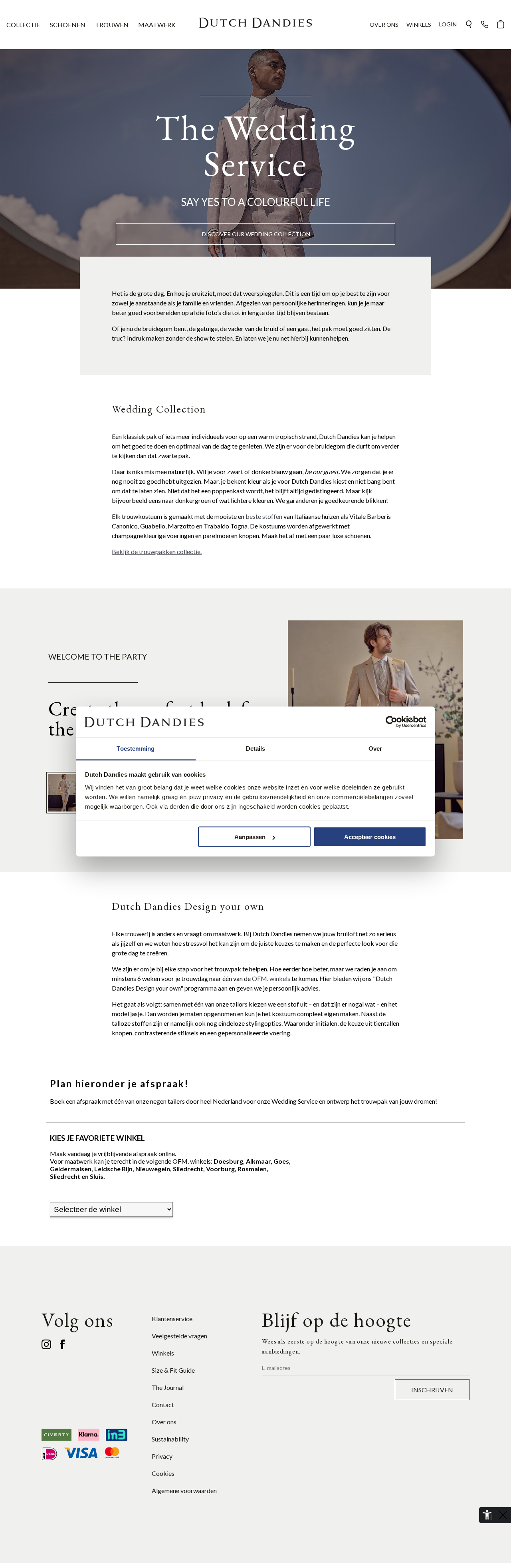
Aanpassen (249, 836)
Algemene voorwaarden (184, 1490)
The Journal (168, 1387)
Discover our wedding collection (256, 234)
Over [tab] (375, 748)
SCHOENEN (67, 24)
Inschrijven (432, 1390)
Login (448, 24)
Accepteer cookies (370, 836)
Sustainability (170, 1439)
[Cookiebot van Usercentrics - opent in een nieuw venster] (391, 722)
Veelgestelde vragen (179, 1336)
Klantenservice (172, 1318)
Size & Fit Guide (173, 1370)
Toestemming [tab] (135, 748)
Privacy (162, 1456)
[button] (469, 24)
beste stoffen (264, 516)
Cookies (163, 1473)
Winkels (163, 1353)
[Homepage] (255, 24)
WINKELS (418, 24)
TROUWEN (112, 24)
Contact (163, 1404)
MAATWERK (157, 24)
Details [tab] (255, 748)
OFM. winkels (271, 978)
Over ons (164, 1421)
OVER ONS (384, 24)
